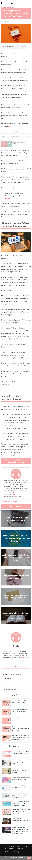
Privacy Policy (19, 848)
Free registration (8, 678)
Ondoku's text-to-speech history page (20, 142)
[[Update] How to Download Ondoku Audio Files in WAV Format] (6, 703)
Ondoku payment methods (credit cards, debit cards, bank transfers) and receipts (20, 795)
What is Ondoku (7, 671)
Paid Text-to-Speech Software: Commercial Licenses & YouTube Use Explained (20, 803)
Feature (17, 846)
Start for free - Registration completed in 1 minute (16, 461)
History (10, 126)
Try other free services (9, 689)
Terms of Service (8, 848)
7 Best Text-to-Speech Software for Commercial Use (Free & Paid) (21, 753)
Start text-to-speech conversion (12, 674)
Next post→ (14, 501)
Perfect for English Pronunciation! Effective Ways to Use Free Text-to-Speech (21, 820)
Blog (8, 7)
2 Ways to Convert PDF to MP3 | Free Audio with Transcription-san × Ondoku (21, 737)
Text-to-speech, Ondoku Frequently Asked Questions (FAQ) (19, 762)
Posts (5, 686)
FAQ (11, 846)
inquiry (23, 846)
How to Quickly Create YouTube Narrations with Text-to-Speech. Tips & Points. (21, 811)
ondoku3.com (11, 495)
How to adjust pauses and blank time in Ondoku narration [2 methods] (21, 770)
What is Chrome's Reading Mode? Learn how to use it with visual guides (21, 728)
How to (14, 7)
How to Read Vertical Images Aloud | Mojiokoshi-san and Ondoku (20, 711)
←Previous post (5, 501)
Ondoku (3, 7)
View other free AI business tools (16, 850)
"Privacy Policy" (16, 857)
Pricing (5, 682)
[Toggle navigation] (28, 3)
